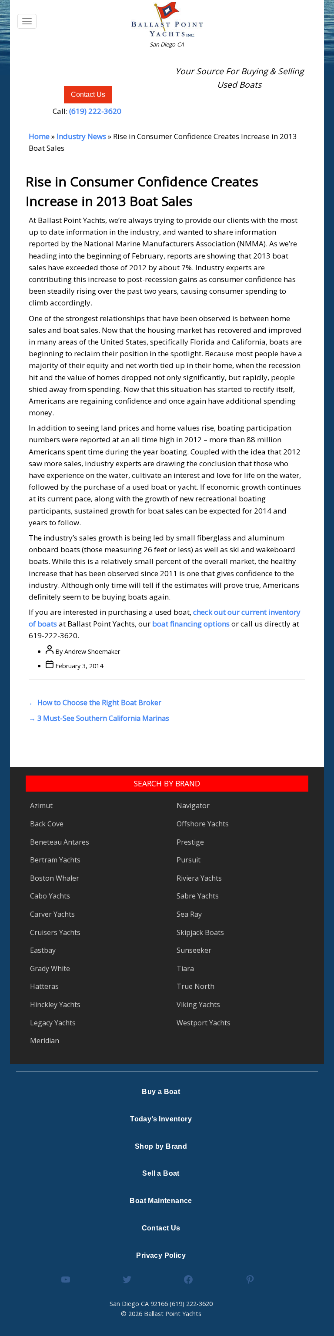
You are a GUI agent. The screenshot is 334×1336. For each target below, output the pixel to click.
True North (195, 986)
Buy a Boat (161, 1091)
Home (39, 136)
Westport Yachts (203, 1023)
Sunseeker (194, 950)
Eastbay (43, 950)
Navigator (193, 805)
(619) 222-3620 (95, 111)
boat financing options (191, 624)
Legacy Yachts (53, 1023)
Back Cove (46, 824)
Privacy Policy (161, 1255)
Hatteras (44, 986)
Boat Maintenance (161, 1200)
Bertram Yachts (55, 860)
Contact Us (88, 94)
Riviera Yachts (199, 878)
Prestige (190, 842)
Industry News (81, 136)
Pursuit (188, 860)
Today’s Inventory (161, 1119)
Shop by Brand (161, 1146)
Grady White (50, 968)
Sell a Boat (160, 1173)
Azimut (41, 805)
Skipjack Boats (200, 932)
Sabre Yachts (198, 896)
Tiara (185, 968)
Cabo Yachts (50, 896)
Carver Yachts (52, 914)
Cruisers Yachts (55, 932)
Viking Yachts (198, 1004)
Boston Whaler (54, 878)
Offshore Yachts (203, 824)
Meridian (44, 1040)
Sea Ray (189, 914)
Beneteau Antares (59, 842)
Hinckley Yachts (55, 1004)
